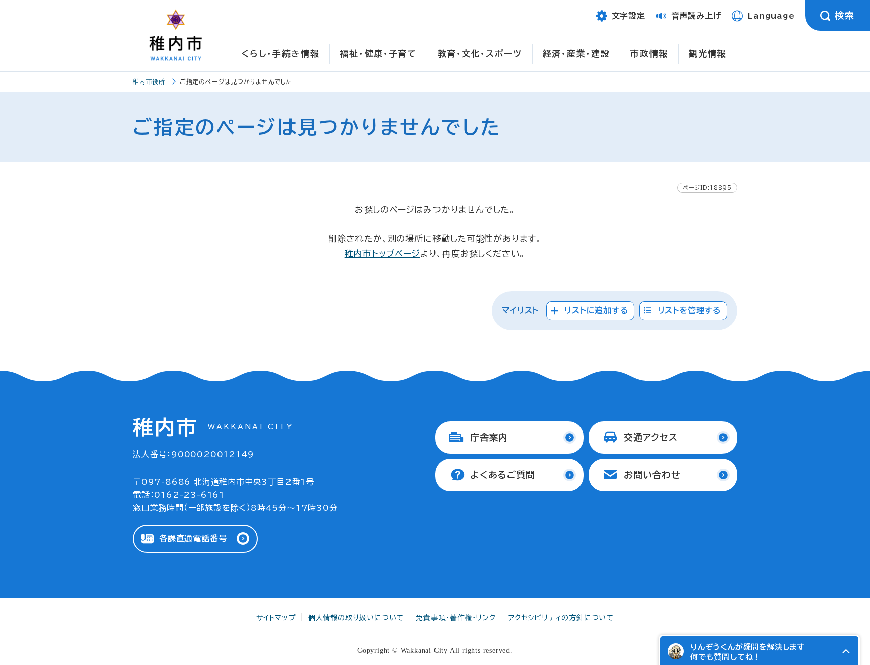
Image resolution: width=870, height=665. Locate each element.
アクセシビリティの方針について (561, 617)
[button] (845, 651)
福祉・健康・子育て (378, 53)
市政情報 (649, 53)
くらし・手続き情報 (280, 53)
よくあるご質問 (502, 474)
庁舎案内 (489, 437)
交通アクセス (651, 437)
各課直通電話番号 (193, 538)
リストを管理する (689, 310)
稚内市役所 (149, 81)
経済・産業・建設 (576, 53)
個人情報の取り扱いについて (356, 617)
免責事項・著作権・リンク (456, 617)
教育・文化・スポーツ (480, 53)
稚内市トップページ (382, 253)
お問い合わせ (652, 474)
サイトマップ (276, 617)
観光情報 (708, 53)
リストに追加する (596, 310)
